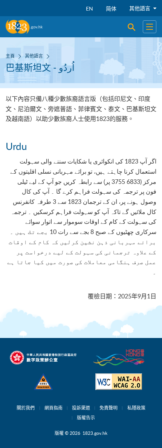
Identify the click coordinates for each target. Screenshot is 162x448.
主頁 (10, 56)
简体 (111, 8)
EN (89, 8)
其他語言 (140, 8)
